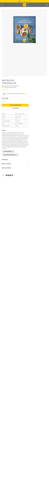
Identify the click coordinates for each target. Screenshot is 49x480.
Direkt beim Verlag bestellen (26, 1)
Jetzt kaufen (15, 108)
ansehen (17, 125)
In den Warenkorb (16, 105)
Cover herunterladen (9, 154)
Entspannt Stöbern (25, 3)
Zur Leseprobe (7, 151)
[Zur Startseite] (24, 4)
